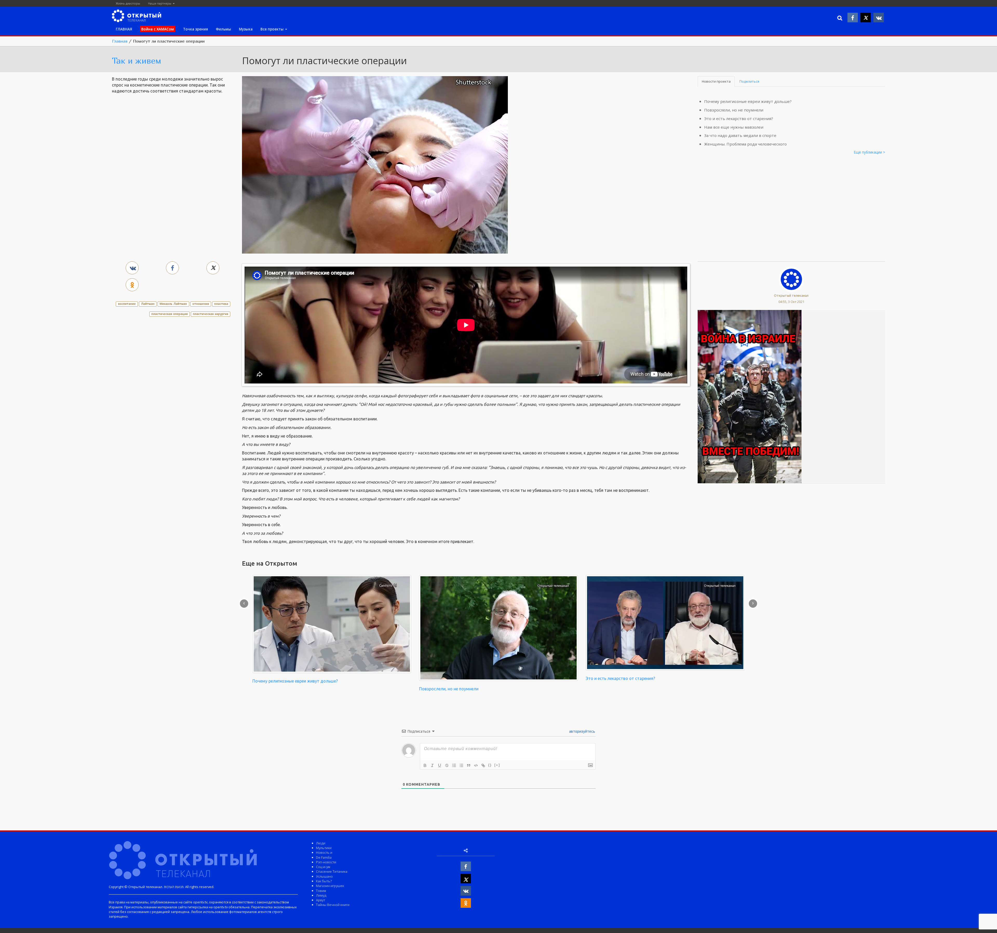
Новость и (324, 852)
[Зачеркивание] (446, 765)
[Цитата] (468, 765)
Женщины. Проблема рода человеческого (745, 144)
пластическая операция (169, 314)
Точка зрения (195, 29)
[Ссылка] (483, 765)
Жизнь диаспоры (128, 3)
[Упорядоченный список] (454, 765)
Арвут (320, 900)
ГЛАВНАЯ (124, 29)
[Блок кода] (476, 765)
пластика (221, 304)
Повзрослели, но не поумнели (733, 110)
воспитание (127, 304)
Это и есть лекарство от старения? (738, 118)
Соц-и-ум (323, 866)
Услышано (324, 876)
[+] (497, 765)
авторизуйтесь (581, 731)
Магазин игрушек (330, 885)
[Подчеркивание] (439, 765)
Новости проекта (716, 81)
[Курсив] (432, 765)
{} (490, 765)
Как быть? (324, 881)
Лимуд (321, 895)
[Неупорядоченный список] (461, 765)
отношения (200, 304)
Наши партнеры (160, 3)
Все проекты (272, 29)
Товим (321, 890)
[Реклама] (749, 396)
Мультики (324, 847)
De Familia (324, 857)
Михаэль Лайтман (173, 304)
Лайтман (147, 304)
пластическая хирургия (210, 314)
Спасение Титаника (331, 871)
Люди (320, 843)
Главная (119, 41)
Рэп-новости (326, 862)
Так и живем (136, 60)
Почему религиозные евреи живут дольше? (748, 101)
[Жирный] (425, 765)
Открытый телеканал (791, 295)
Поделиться (749, 81)
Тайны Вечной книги (332, 904)
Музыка (246, 29)
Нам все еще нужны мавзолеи (733, 127)
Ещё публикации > (869, 152)
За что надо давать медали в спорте (740, 135)
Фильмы (223, 29)
